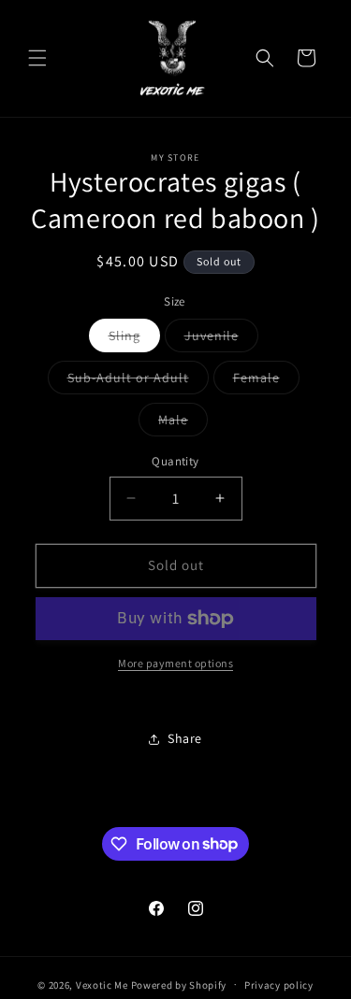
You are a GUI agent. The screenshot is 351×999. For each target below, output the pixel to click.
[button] (37, 57)
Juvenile (221, 339)
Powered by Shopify (179, 984)
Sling (134, 339)
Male (183, 423)
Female (266, 381)
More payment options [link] (175, 663)
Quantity (175, 461)
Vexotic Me (102, 984)
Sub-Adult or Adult (138, 381)
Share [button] (185, 738)
